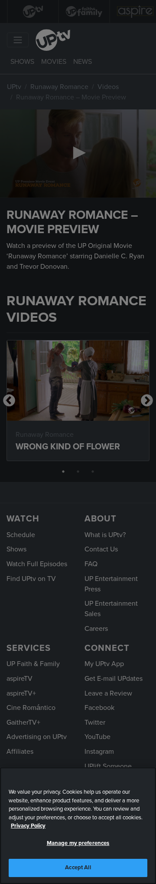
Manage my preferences (78, 843)
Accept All (78, 867)
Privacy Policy (28, 825)
